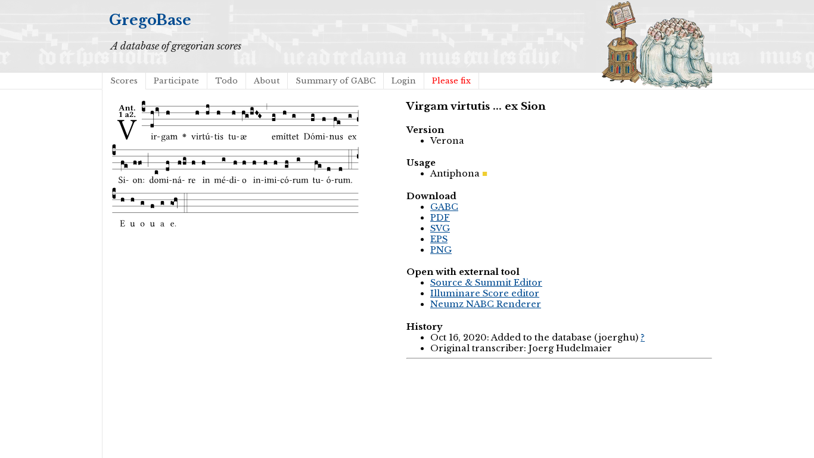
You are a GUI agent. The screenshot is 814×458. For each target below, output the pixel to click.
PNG (441, 250)
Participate (176, 81)
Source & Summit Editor (486, 282)
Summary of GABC (335, 81)
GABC (444, 207)
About (266, 81)
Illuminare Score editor (484, 293)
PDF (440, 217)
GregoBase (150, 20)
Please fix (451, 81)
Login (404, 81)
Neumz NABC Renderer (485, 304)
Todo (226, 81)
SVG (440, 228)
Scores (124, 81)
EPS (439, 239)
